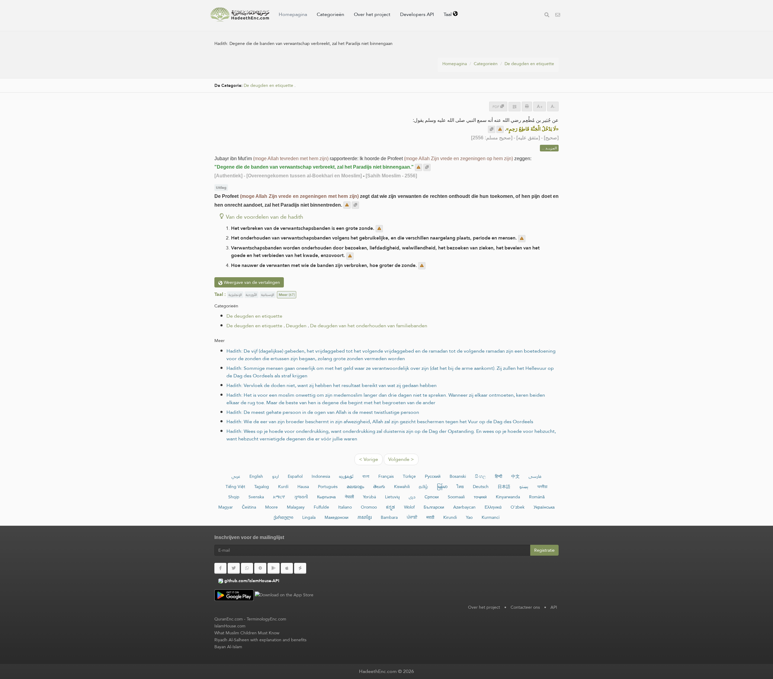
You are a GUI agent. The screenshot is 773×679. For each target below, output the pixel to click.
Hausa (303, 486)
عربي (236, 476)
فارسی (535, 476)
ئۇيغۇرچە (346, 476)
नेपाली (349, 497)
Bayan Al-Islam (228, 647)
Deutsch (481, 486)
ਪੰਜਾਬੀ (412, 517)
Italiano (345, 507)
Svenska (256, 497)
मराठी (430, 517)
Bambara (389, 517)
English (256, 476)
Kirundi (450, 517)
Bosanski (458, 476)
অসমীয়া (542, 486)
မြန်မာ (442, 486)
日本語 (504, 486)
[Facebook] (220, 568)
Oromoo (369, 507)
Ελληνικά (493, 507)
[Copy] (491, 129)
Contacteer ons (525, 607)
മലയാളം (355, 486)
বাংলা (365, 476)
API (553, 607)
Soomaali (456, 497)
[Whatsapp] (247, 568)
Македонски (336, 517)
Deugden (296, 325)
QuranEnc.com (228, 619)
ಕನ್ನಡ (390, 507)
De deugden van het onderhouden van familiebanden (368, 325)
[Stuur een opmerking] (500, 129)
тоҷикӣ (480, 497)
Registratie (544, 550)
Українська (544, 507)
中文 (515, 476)
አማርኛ (279, 497)
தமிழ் (423, 486)
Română (537, 497)
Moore (271, 507)
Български (434, 507)
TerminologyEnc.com (266, 619)
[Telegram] (260, 568)
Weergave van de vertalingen (251, 282)
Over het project (372, 14)
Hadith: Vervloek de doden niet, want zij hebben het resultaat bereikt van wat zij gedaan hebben (331, 385)
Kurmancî (490, 517)
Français (386, 476)
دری (412, 497)
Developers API (417, 14)
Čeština (249, 507)
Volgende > (401, 459)
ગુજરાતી (301, 497)
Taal (448, 14)
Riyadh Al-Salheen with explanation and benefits (260, 640)
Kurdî (283, 486)
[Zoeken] (546, 15)
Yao (469, 517)
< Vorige (368, 459)
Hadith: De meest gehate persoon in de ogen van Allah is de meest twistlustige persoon (322, 412)
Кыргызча (326, 497)
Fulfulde (321, 507)
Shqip (233, 497)
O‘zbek (517, 507)
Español (295, 476)
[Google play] (274, 568)
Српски (432, 497)
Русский (433, 476)
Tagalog (261, 486)
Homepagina (293, 14)
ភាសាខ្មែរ (365, 517)
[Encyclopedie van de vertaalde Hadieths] (240, 14)
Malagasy (296, 507)
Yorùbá (369, 497)
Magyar (225, 507)
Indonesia (321, 476)
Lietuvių (392, 497)
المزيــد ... (549, 148)
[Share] (514, 106)
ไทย (460, 486)
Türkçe (409, 476)
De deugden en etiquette (529, 64)
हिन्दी (498, 476)
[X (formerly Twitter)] (234, 568)
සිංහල (480, 476)
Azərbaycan (464, 507)
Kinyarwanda (508, 497)
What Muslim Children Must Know (246, 633)
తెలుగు (379, 486)
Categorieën (330, 14)
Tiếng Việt (235, 486)
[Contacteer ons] (557, 15)
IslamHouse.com (229, 626)
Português (328, 486)
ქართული (283, 517)
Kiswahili (402, 486)
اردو (275, 476)
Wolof (409, 507)
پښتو (523, 486)
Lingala (309, 517)
